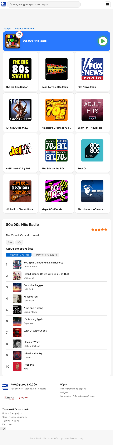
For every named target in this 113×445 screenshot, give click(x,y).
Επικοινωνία (8, 424)
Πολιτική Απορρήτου (12, 413)
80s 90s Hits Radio (24, 28)
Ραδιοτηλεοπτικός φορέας (73, 388)
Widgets (64, 392)
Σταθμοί (7, 28)
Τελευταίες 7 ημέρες (18, 254)
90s (19, 242)
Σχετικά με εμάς (10, 420)
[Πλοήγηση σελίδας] (108, 4)
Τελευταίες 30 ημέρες (45, 254)
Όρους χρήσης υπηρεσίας (15, 417)
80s (10, 242)
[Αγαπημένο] (19, 34)
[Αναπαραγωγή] (103, 41)
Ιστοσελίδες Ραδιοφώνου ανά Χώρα (77, 396)
